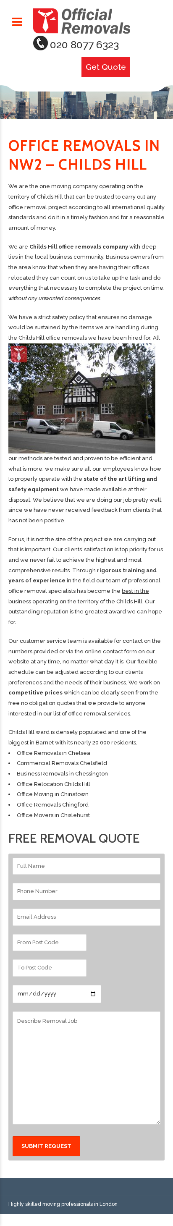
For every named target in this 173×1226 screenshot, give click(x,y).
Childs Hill (21, 732)
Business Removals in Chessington (62, 773)
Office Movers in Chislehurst (53, 815)
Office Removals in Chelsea (53, 753)
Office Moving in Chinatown (53, 794)
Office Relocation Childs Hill (53, 784)
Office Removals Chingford (53, 805)
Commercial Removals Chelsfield (62, 763)
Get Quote (106, 67)
